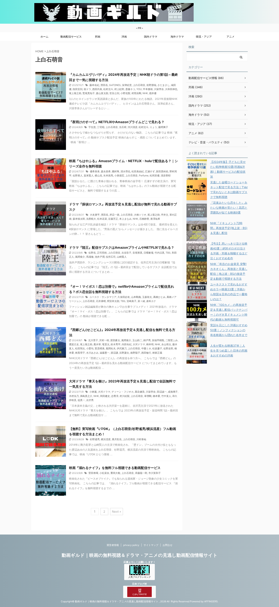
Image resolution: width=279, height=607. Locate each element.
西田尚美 (97, 89)
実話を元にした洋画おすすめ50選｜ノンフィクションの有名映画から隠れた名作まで (228, 330)
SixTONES (115, 85)
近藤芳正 (113, 218)
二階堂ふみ (171, 340)
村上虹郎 (119, 89)
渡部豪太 (115, 340)
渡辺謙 (114, 352)
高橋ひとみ (159, 296)
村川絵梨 (124, 396)
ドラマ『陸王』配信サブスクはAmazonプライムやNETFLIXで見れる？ (121, 247)
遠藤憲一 (104, 352)
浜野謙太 (124, 352)
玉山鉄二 (137, 340)
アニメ (230, 36)
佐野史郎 (168, 348)
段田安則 (78, 89)
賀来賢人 (89, 175)
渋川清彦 (132, 127)
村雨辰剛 (136, 93)
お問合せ (167, 545)
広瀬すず (150, 171)
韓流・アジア (204, 36)
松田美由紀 (138, 171)
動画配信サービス (71, 36)
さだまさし (163, 85)
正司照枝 (102, 252)
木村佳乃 (74, 396)
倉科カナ (151, 301)
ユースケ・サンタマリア (102, 296)
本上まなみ (125, 218)
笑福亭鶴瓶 (158, 340)
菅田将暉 (93, 472)
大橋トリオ (140, 214)
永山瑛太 (166, 344)
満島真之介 (86, 396)
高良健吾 (140, 391)
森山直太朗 (102, 93)
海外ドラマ (177, 36)
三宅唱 (100, 127)
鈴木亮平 (116, 344)
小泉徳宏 (119, 175)
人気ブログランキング (139, 577)
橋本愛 (156, 396)
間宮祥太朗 (113, 301)
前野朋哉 (151, 85)
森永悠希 (106, 171)
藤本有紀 (94, 85)
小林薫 (93, 391)
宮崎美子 (131, 301)
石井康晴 (101, 301)
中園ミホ (146, 348)
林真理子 (80, 352)
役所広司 (111, 256)
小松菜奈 (104, 472)
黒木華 (97, 344)
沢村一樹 (104, 340)
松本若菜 (102, 218)
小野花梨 (125, 93)
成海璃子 (173, 391)
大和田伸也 (171, 89)
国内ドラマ (150, 36)
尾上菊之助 (75, 93)
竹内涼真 (159, 252)
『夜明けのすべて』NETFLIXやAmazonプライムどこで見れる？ (116, 122)
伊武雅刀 (122, 348)
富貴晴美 (100, 348)
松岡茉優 (155, 175)
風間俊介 (80, 256)
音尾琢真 (137, 252)
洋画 (124, 36)
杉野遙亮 (95, 439)
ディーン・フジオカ (123, 391)
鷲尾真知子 (89, 93)
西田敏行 (146, 352)
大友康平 (95, 214)
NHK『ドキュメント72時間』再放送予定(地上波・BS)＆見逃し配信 (228, 228)
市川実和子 (154, 472)
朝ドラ (87, 89)
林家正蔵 (157, 352)
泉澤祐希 (155, 218)
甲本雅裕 (148, 89)
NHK (145, 93)
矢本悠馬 (108, 175)
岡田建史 (105, 396)
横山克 (98, 175)
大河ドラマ (139, 344)
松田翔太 (80, 348)
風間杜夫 (111, 348)
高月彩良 (117, 439)
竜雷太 (105, 344)
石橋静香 (144, 218)
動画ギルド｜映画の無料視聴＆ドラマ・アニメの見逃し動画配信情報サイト (140, 555)
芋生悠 (92, 127)
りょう (153, 127)
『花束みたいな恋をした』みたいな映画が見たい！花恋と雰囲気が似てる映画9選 (228, 207)
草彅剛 (148, 396)
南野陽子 (135, 352)
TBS (168, 252)
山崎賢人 (122, 256)
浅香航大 (91, 218)
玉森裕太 (147, 296)
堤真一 (81, 400)
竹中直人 (166, 396)
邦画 (97, 36)
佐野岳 (92, 252)
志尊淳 (114, 396)
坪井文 (164, 214)
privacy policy (131, 545)
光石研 (122, 127)
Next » (116, 511)
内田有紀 (127, 344)
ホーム (44, 36)
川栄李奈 (159, 89)
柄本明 (150, 344)
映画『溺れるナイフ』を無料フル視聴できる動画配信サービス (115, 468)
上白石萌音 (139, 85)
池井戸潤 (100, 256)
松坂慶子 (157, 348)
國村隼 (115, 171)
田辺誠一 (162, 391)
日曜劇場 (148, 252)
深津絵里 (127, 85)
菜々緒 (141, 301)
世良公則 (114, 93)
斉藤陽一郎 (141, 472)
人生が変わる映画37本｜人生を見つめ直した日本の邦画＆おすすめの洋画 (228, 350)
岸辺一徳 (114, 214)
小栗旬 (90, 348)
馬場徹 (90, 256)
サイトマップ (151, 545)
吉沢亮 (90, 400)
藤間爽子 (163, 127)
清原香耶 (166, 175)
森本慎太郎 (79, 218)
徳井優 (152, 93)
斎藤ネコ (130, 89)
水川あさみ (92, 352)
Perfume (143, 175)
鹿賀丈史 (74, 344)
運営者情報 (113, 545)
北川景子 (93, 340)
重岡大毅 (115, 472)
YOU (139, 89)
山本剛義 (136, 296)
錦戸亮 (147, 340)
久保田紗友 (124, 296)
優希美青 (95, 171)
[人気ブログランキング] (139, 573)
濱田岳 (104, 85)
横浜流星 (106, 439)
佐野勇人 (78, 175)
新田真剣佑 (162, 171)
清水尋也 (125, 171)
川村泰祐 (141, 439)
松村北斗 (108, 89)
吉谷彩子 (126, 252)
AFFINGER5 (211, 601)
